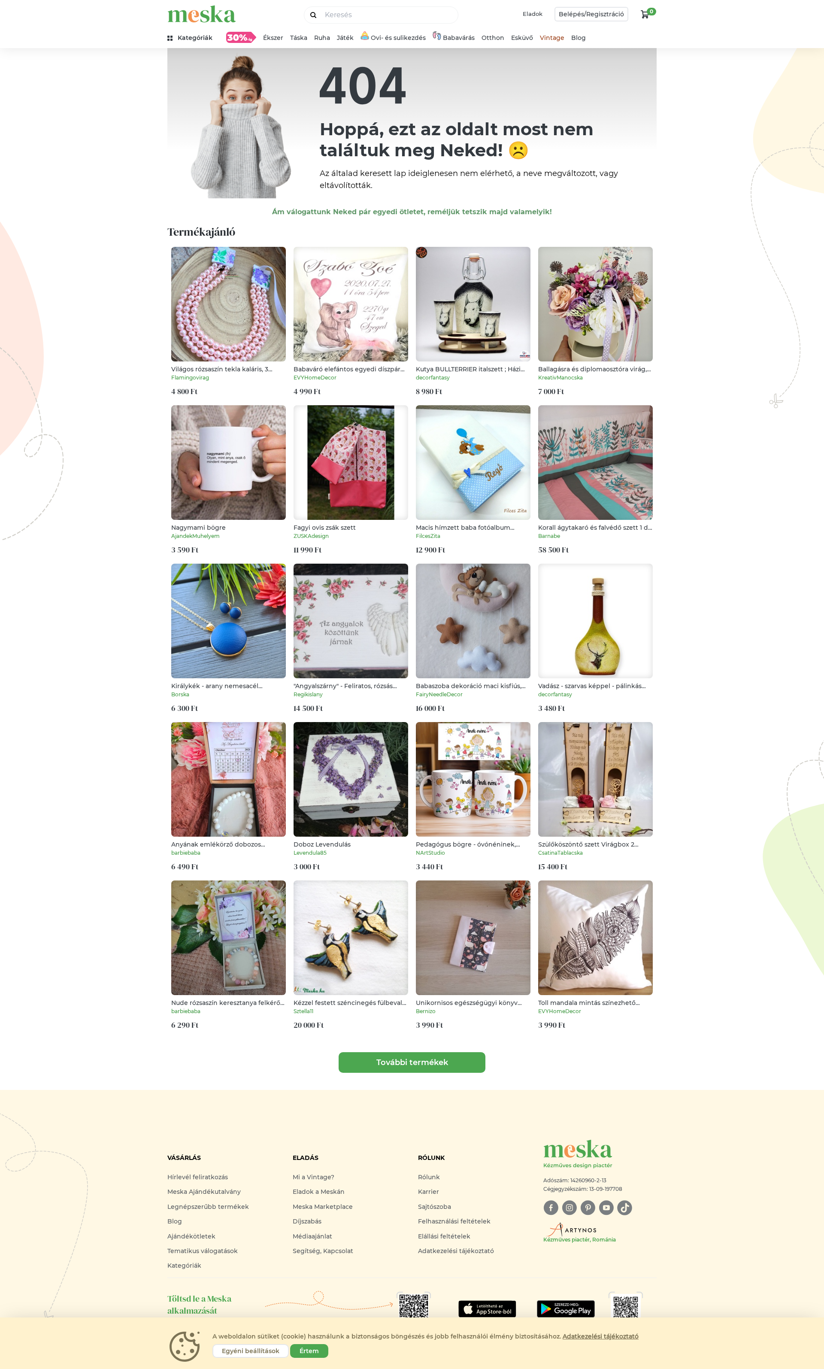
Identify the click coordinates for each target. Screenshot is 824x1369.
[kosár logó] (645, 14)
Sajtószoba (434, 1207)
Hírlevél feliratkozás (197, 1177)
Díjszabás (307, 1221)
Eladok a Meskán (319, 1192)
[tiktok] (624, 1207)
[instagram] (569, 1207)
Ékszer (273, 38)
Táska (298, 38)
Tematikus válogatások (202, 1251)
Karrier (428, 1192)
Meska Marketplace (323, 1207)
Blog (578, 38)
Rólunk (429, 1177)
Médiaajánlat (312, 1236)
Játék (345, 38)
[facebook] (550, 1207)
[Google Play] (487, 1308)
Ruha (322, 38)
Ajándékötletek (191, 1236)
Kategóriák (184, 1265)
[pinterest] (587, 1207)
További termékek (412, 1062)
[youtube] (606, 1207)
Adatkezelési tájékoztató (456, 1251)
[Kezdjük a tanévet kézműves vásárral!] (241, 37)
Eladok (532, 13)
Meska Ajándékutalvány (204, 1192)
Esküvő (522, 38)
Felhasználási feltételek (454, 1221)
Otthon (493, 38)
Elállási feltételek (444, 1236)
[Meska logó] (201, 14)
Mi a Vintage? (313, 1177)
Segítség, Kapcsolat (323, 1251)
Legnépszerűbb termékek (208, 1207)
